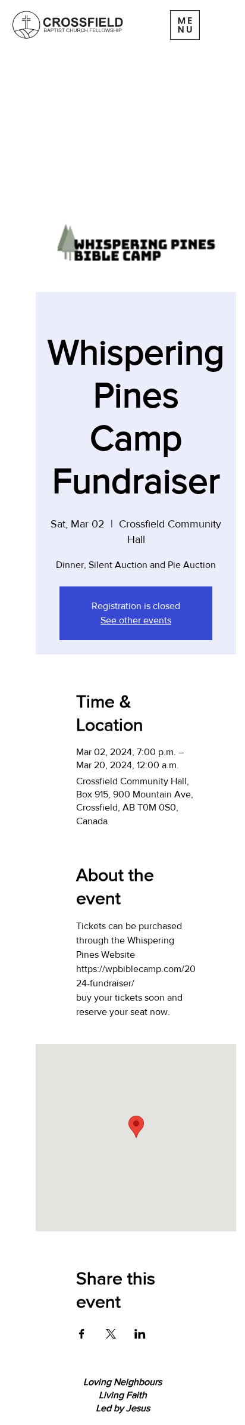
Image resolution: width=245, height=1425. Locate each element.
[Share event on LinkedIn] (140, 1334)
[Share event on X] (111, 1334)
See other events (135, 620)
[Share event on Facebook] (81, 1334)
